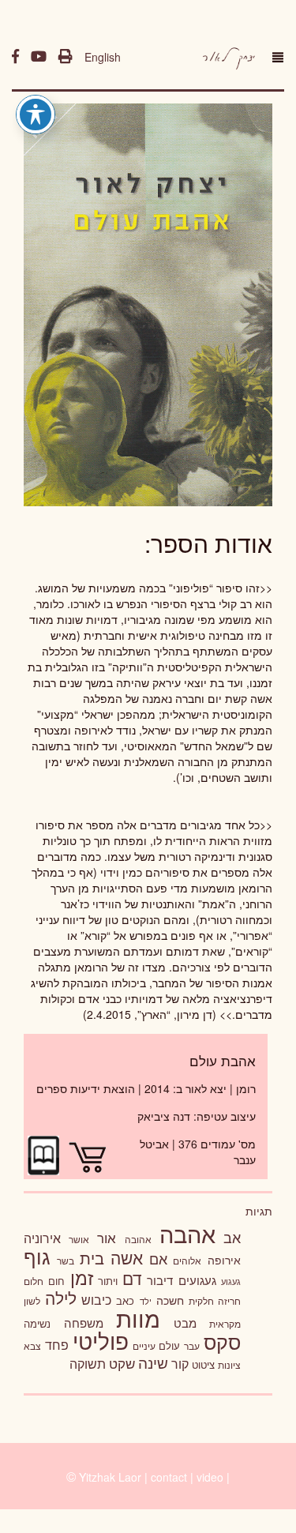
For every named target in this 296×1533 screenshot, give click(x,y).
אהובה (138, 1239)
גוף (37, 1256)
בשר (65, 1260)
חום (56, 1280)
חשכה (170, 1300)
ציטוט (203, 1364)
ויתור (108, 1280)
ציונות (229, 1364)
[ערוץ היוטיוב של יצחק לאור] (39, 57)
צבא (32, 1346)
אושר (79, 1239)
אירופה (224, 1260)
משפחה (83, 1322)
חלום (33, 1281)
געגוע (231, 1281)
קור (180, 1364)
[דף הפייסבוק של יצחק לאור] (15, 57)
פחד (57, 1344)
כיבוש (96, 1299)
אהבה (187, 1232)
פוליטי (101, 1340)
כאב (125, 1300)
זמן (81, 1277)
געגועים (197, 1280)
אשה (127, 1257)
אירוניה (42, 1237)
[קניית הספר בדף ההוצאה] (85, 1154)
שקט (122, 1363)
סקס (222, 1341)
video (210, 1477)
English (102, 57)
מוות (138, 1318)
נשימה (37, 1323)
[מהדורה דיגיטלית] (43, 1154)
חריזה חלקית (215, 1300)
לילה (61, 1297)
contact (169, 1477)
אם (158, 1258)
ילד (146, 1300)
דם (132, 1278)
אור (106, 1237)
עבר (192, 1345)
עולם (169, 1345)
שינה (153, 1362)
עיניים (144, 1345)
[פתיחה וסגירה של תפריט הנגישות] (35, 114)
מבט (185, 1322)
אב (232, 1237)
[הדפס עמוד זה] (65, 57)
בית (92, 1257)
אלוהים (187, 1260)
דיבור (160, 1280)
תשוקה (87, 1363)
